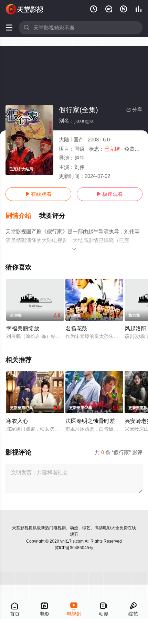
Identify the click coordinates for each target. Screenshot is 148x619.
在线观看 (38, 194)
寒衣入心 (17, 421)
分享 (134, 110)
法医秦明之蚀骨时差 (90, 421)
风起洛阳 (136, 328)
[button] (22, 216)
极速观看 (109, 194)
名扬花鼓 (76, 328)
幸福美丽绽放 (22, 328)
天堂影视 (20, 527)
